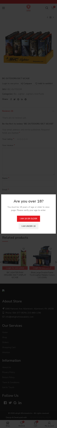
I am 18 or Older (28, 218)
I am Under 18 (28, 226)
